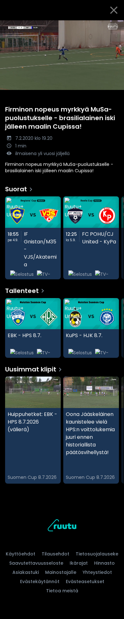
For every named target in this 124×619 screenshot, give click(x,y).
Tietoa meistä (62, 591)
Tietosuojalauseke (97, 554)
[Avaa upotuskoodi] (115, 25)
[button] (62, 55)
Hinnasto (104, 563)
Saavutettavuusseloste (36, 563)
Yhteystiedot (97, 572)
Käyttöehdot (20, 554)
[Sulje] (113, 10)
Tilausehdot (55, 554)
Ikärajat (79, 563)
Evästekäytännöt (39, 581)
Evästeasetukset (85, 581)
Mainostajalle (60, 572)
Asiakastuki (25, 572)
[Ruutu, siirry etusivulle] (62, 526)
